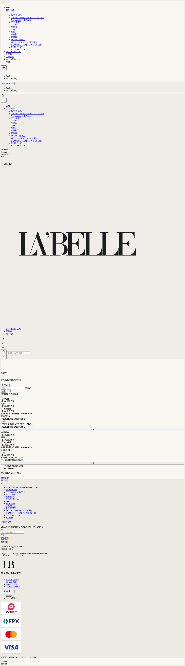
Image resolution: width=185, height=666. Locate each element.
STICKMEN (16, 22)
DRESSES (10, 506)
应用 (3, 391)
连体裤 (14, 37)
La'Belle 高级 (16, 15)
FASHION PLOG (13, 52)
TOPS (8, 501)
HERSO (9, 517)
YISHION (15, 24)
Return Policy (11, 584)
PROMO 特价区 (18, 40)
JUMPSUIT (11, 508)
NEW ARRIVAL (13, 499)
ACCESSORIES (18, 49)
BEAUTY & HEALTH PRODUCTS (26, 45)
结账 (92, 430)
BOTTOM (10, 503)
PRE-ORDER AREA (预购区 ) (24, 42)
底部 (13, 32)
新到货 (14, 27)
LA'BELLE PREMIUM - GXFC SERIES (23, 487)
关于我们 (10, 57)
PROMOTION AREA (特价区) (19, 510)
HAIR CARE (16, 47)
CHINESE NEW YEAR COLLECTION (27, 18)
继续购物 (5, 478)
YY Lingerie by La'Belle (21, 20)
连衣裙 (14, 34)
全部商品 (10, 10)
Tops (13, 29)
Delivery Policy (12, 580)
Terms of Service (13, 586)
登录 (8, 62)
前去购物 (5, 385)
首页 (8, 7)
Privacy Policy (12, 582)
